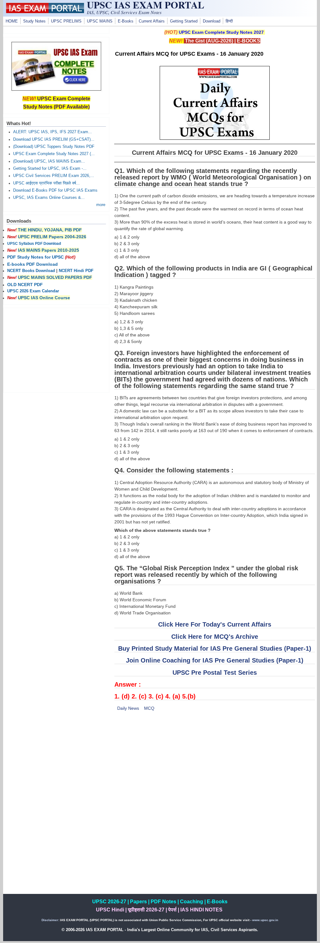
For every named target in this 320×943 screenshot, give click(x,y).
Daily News (128, 708)
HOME (12, 21)
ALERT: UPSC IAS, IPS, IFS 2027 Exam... (52, 132)
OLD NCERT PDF (25, 284)
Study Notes (34, 21)
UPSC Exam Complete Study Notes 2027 (221, 32)
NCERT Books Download (31, 271)
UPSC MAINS (99, 21)
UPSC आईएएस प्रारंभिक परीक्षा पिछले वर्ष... (46, 183)
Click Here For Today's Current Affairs (214, 624)
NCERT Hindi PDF (76, 271)
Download (211, 21)
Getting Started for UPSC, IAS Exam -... (50, 168)
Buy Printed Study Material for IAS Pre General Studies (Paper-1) (214, 648)
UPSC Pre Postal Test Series (214, 672)
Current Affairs (152, 21)
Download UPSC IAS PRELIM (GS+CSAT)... (53, 139)
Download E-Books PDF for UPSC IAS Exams (55, 190)
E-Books (125, 21)
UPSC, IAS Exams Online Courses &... (49, 197)
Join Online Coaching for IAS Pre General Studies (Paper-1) (214, 660)
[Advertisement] (214, 762)
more (100, 205)
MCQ (149, 708)
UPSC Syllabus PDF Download (34, 243)
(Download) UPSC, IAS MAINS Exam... (49, 161)
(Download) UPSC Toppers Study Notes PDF (53, 146)
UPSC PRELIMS (66, 21)
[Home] (45, 11)
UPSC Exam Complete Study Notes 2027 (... (54, 154)
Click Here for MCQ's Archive (214, 636)
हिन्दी (229, 21)
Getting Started (184, 21)
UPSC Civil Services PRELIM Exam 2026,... (53, 176)
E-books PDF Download (32, 264)
